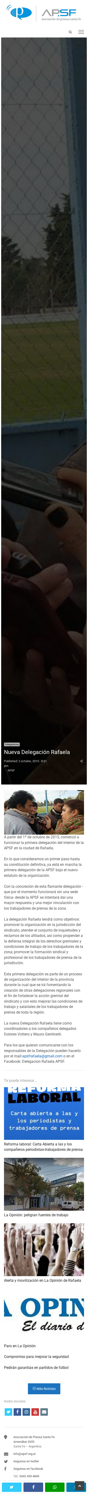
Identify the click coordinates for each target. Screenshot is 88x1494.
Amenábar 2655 (23, 1441)
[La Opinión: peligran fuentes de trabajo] (44, 1160)
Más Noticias (46, 1389)
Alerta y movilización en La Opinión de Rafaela (42, 1280)
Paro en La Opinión (20, 1346)
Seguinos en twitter (26, 1461)
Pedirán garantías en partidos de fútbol (36, 1367)
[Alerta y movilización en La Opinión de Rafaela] (44, 1226)
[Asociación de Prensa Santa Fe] (44, 13)
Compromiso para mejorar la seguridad (36, 1356)
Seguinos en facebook (28, 1468)
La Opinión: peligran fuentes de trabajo (36, 1215)
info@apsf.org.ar (24, 1454)
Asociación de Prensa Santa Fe (34, 1437)
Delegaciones (12, 744)
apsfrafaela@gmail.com (42, 1056)
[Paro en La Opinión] (44, 1291)
